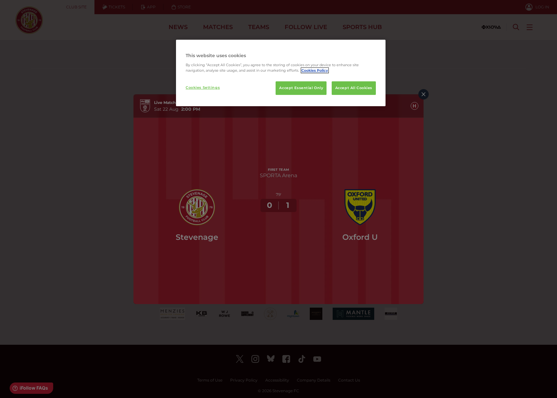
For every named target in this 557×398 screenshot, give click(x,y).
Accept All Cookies (353, 88)
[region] (281, 73)
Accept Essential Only (301, 88)
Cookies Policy (314, 70)
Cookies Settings (203, 87)
